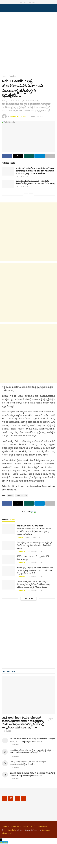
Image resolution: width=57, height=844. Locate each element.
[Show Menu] (3, 8)
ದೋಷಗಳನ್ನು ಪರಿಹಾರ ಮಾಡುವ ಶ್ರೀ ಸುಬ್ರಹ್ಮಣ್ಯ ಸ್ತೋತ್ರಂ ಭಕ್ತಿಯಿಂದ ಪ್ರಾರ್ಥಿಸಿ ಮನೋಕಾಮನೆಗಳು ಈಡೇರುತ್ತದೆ (32, 751)
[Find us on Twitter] (10, 798)
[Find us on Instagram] (17, 798)
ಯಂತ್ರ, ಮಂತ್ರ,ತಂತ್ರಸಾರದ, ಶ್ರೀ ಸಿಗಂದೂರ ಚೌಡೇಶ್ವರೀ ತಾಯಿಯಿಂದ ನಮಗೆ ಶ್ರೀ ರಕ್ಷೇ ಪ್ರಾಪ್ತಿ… (28, 762)
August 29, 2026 (22, 176)
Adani (10, 495)
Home (4, 76)
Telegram (4, 842)
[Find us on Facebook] (4, 798)
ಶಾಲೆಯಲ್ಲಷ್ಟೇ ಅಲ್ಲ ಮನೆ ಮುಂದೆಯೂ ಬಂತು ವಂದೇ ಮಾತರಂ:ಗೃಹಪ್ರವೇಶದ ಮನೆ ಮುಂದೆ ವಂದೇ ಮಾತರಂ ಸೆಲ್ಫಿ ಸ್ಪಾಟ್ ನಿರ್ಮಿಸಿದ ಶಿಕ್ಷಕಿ (35, 570)
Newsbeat (12, 76)
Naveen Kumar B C (18, 116)
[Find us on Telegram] (23, 798)
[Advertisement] (28, 42)
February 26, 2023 (36, 116)
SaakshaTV (12, 830)
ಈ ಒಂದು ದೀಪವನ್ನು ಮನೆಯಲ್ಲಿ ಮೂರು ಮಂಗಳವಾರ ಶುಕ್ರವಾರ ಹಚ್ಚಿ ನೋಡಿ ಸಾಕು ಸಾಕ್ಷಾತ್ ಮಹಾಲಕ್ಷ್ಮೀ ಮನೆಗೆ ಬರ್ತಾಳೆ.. (32, 774)
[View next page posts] (31, 195)
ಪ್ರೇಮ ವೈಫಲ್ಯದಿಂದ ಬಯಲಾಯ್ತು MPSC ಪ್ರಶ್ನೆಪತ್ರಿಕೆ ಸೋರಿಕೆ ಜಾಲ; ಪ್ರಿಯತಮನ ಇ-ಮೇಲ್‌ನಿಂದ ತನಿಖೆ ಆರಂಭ (35, 182)
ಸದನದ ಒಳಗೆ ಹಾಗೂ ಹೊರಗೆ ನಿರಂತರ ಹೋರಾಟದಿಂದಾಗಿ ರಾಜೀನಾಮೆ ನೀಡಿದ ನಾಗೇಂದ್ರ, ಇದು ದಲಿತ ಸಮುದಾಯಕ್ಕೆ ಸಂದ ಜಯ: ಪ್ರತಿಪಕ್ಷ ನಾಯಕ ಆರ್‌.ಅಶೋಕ (35, 171)
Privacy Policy (42, 826)
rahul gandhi (21, 495)
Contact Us (27, 826)
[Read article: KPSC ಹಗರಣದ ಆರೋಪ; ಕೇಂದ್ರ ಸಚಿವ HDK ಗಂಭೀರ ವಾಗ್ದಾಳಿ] (8, 559)
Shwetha (21, 551)
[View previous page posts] (26, 195)
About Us (15, 826)
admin (20, 537)
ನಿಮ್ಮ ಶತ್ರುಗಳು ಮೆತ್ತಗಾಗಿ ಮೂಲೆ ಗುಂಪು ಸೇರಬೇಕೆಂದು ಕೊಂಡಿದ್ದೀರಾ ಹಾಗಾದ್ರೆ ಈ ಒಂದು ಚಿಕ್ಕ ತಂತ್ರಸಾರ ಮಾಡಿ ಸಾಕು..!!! (32, 740)
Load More (28, 598)
